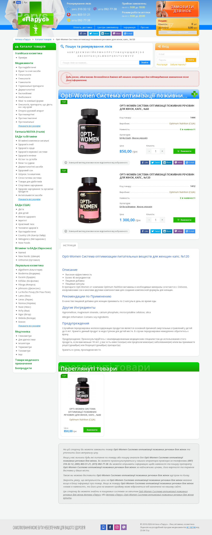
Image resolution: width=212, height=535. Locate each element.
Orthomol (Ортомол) (29, 260)
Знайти (144, 62)
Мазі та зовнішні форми (30, 101)
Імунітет (22, 220)
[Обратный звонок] (177, 9)
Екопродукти (23, 368)
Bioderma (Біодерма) (29, 273)
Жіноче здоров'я (27, 217)
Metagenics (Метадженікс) (32, 239)
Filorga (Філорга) (26, 284)
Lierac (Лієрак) (25, 299)
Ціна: (122, 145)
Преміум (22, 57)
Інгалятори (24, 343)
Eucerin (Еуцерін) (26, 277)
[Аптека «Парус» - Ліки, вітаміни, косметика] (34, 18)
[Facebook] (110, 527)
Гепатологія (24, 75)
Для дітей (23, 213)
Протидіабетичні (27, 67)
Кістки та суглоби (27, 159)
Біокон (21, 322)
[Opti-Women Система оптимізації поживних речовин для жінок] (82, 391)
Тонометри (24, 351)
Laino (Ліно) (24, 296)
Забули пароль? (178, 64)
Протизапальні (26, 122)
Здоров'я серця (26, 148)
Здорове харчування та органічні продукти (35, 190)
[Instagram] (117, 527)
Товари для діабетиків (30, 181)
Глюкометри (25, 336)
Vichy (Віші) (24, 310)
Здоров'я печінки (27, 155)
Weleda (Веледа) (27, 318)
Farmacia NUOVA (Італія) (30, 131)
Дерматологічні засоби (30, 166)
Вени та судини (26, 163)
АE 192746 (191, 527)
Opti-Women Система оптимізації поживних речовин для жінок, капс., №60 (82, 411)
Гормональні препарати (31, 86)
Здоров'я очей (26, 144)
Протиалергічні (26, 114)
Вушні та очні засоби (29, 71)
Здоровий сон (25, 170)
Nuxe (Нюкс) (24, 307)
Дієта (21, 209)
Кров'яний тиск (26, 224)
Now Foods (24, 243)
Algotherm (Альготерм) (30, 270)
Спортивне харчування (30, 185)
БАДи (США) (22, 205)
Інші (20, 354)
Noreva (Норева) (27, 303)
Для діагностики (26, 339)
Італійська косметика (28, 53)
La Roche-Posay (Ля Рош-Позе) (34, 292)
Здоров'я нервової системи (32, 152)
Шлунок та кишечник (29, 174)
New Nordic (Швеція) (29, 256)
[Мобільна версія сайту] (103, 527)
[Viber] (124, 527)
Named (22, 252)
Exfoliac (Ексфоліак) (28, 281)
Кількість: (150, 145)
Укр (18, 2)
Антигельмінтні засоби (30, 195)
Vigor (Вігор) (24, 314)
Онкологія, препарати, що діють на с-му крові (35, 105)
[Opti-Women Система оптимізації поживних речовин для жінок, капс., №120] (89, 200)
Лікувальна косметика (29, 265)
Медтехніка (22, 331)
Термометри (25, 347)
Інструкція (69, 245)
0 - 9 (142, 52)
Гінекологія (24, 78)
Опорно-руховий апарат (31, 111)
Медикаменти (24, 63)
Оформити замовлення (177, 32)
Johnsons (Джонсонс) (29, 288)
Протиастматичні (27, 118)
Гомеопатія (24, 82)
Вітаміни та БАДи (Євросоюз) (33, 248)
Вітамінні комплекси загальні (33, 140)
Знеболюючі (24, 97)
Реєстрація (162, 64)
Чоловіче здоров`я (28, 228)
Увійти (191, 60)
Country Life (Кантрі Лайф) (32, 235)
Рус (25, 2)
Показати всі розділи (29, 125)
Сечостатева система (29, 178)
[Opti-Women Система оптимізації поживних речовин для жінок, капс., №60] (89, 131)
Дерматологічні (26, 89)
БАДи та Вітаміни (26, 136)
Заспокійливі (25, 93)
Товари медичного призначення (27, 361)
